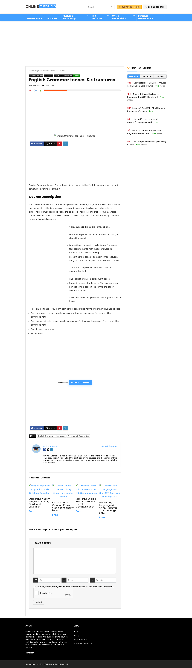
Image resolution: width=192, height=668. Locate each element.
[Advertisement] (96, 42)
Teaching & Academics (63, 76)
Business (52, 18)
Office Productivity (119, 17)
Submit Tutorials (130, 6)
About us (79, 631)
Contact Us (30, 653)
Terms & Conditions (83, 643)
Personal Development (145, 17)
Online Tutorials (50, 446)
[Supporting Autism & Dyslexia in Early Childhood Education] (39, 485)
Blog (77, 635)
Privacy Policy (81, 639)
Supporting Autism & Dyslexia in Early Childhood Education (39, 502)
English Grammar (36, 76)
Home (31, 71)
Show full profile (109, 446)
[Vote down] (36, 90)
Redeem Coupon (80, 382)
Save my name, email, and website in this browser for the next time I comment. (75, 586)
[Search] (112, 7)
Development (34, 18)
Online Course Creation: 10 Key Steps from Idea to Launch (63, 506)
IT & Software (97, 17)
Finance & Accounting (69, 17)
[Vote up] (40, 90)
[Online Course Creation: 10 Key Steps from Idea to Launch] (63, 485)
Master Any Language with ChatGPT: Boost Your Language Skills (108, 508)
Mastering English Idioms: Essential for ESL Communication (86, 502)
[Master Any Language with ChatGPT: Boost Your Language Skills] (110, 485)
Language (48, 76)
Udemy (76, 76)
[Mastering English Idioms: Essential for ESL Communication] (86, 485)
